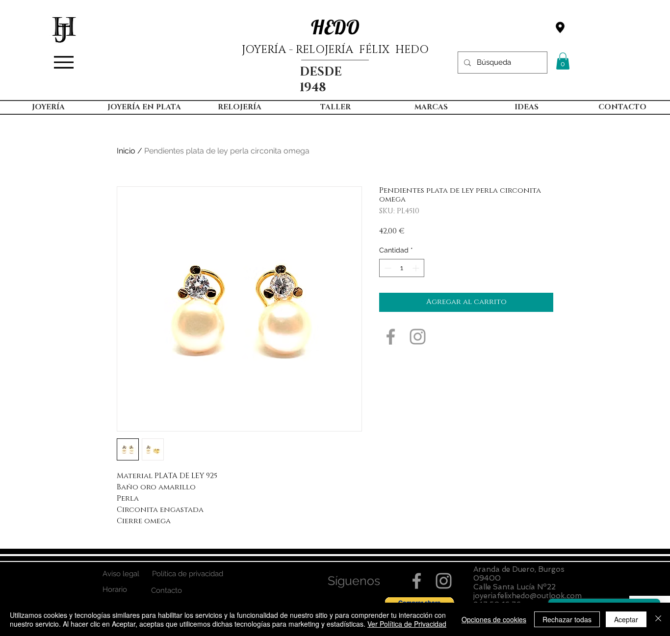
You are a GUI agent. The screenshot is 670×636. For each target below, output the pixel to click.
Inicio (126, 150)
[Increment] (417, 268)
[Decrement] (387, 268)
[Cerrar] (658, 619)
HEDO (335, 27)
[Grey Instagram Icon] (417, 336)
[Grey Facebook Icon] (390, 336)
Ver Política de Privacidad (406, 624)
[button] (563, 61)
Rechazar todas (567, 619)
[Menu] (64, 62)
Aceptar (626, 619)
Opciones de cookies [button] (494, 619)
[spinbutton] (402, 268)
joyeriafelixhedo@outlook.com (527, 595)
